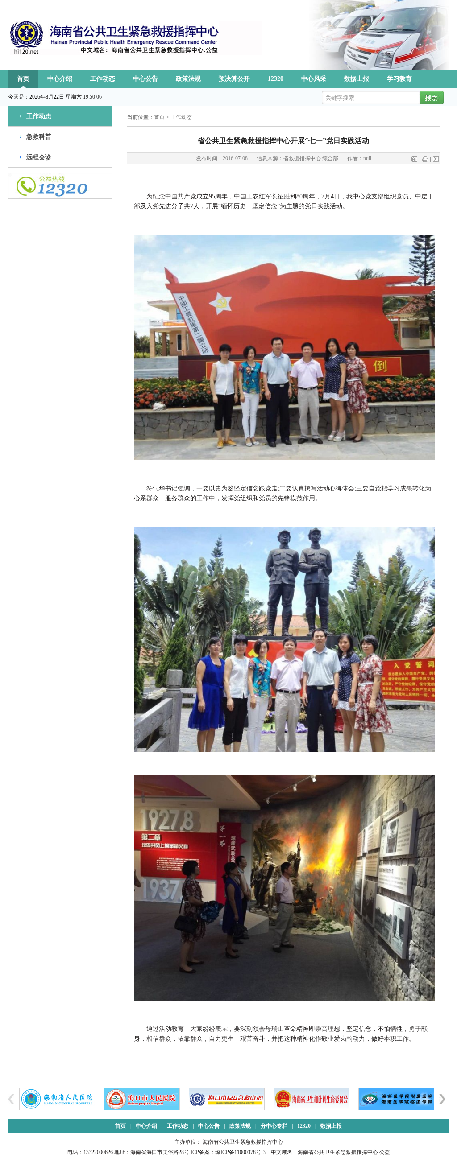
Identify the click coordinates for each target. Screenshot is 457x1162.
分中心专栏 (274, 1126)
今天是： (18, 97)
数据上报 (356, 78)
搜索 (430, 98)
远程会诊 (38, 157)
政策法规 (188, 78)
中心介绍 (59, 78)
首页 (23, 78)
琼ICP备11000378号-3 (240, 1152)
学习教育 (399, 78)
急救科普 (38, 136)
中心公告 (145, 78)
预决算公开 (234, 78)
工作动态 (102, 78)
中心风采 (313, 78)
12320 (275, 78)
